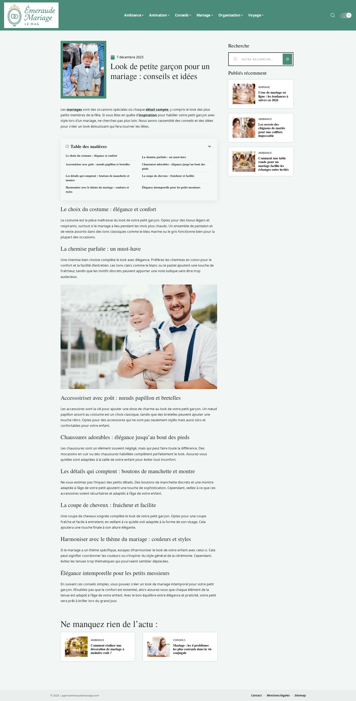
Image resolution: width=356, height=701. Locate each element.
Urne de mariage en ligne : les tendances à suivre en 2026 (273, 96)
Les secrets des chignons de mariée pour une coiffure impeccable (271, 130)
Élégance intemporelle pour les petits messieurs (171, 187)
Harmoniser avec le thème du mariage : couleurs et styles (97, 189)
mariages (74, 109)
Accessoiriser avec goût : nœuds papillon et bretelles (98, 164)
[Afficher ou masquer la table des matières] (159, 146)
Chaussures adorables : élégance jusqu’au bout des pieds (173, 166)
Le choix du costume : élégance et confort (91, 155)
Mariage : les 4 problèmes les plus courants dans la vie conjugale (192, 649)
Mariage (264, 87)
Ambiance (97, 640)
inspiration (148, 115)
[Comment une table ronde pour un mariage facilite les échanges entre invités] (244, 161)
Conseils (179, 640)
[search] (333, 15)
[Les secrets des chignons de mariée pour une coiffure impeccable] (244, 128)
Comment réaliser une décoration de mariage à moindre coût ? (107, 649)
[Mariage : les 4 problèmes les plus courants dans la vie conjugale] (158, 646)
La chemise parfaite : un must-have (164, 157)
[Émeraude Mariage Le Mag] (31, 15)
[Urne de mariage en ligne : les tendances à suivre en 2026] (244, 94)
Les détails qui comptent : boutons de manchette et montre (97, 178)
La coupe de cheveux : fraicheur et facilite (168, 176)
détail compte (157, 109)
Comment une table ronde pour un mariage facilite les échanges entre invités (273, 164)
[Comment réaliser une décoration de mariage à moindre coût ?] (76, 646)
